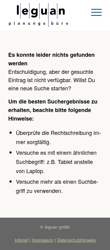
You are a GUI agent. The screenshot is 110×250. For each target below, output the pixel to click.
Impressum (42, 240)
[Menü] (93, 12)
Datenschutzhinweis (76, 240)
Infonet (21, 240)
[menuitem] (93, 12)
